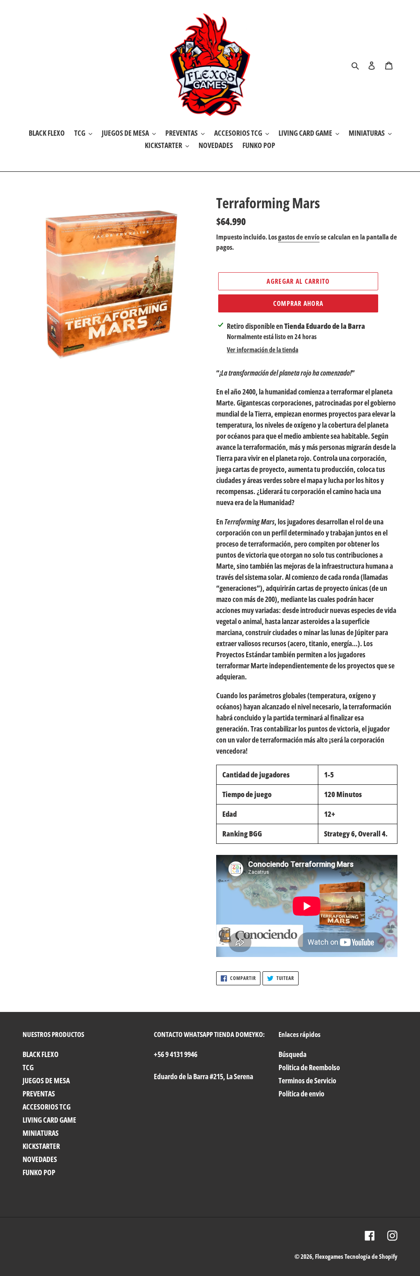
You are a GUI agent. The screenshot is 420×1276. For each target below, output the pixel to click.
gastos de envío (299, 237)
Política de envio (301, 1093)
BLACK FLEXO (41, 1054)
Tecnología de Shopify (371, 1256)
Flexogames (329, 1256)
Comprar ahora (298, 303)
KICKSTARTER (41, 1146)
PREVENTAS (39, 1093)
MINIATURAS (41, 1133)
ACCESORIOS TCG (47, 1107)
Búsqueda (292, 1054)
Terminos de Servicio (307, 1080)
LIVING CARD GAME (49, 1120)
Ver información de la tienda (262, 349)
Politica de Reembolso (309, 1067)
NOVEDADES (40, 1159)
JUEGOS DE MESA (46, 1080)
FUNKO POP (39, 1172)
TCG (28, 1067)
